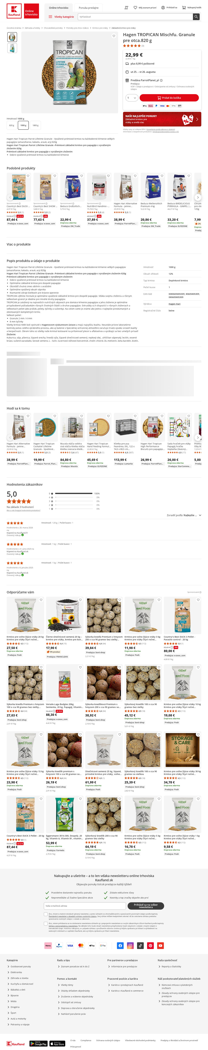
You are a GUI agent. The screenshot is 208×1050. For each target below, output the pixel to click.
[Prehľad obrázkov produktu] (12, 72)
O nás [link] (73, 1040)
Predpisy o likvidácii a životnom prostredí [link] (179, 1040)
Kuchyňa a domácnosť (22, 983)
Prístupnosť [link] (75, 1046)
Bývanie (15, 995)
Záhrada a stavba (19, 978)
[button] (74, 493)
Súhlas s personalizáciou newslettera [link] (63, 926)
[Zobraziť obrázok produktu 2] (12, 48)
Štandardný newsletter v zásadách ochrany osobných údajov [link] (73, 916)
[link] (88, 7)
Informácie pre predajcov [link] (124, 966)
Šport (13, 1012)
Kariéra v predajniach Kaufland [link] (127, 984)
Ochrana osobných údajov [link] (108, 1040)
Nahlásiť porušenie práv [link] (73, 1013)
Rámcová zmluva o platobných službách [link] (177, 986)
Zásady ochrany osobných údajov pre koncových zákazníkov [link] (181, 1003)
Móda (13, 1001)
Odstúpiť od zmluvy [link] (71, 1002)
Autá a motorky (18, 1018)
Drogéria (15, 1007)
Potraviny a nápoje (20, 1024)
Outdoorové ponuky (21, 966)
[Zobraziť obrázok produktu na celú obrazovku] (69, 72)
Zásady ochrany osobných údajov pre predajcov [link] (181, 995)
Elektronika (16, 972)
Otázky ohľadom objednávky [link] (75, 990)
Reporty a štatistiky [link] (171, 966)
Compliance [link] (86, 1040)
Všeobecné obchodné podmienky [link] (140, 1040)
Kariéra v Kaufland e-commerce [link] (127, 990)
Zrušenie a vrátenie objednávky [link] (77, 996)
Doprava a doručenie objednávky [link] (78, 1008)
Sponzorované (12, 203)
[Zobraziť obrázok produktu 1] (12, 37)
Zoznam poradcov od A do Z (75, 966)
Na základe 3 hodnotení (20, 507)
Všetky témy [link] (67, 984)
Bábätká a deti (18, 989)
